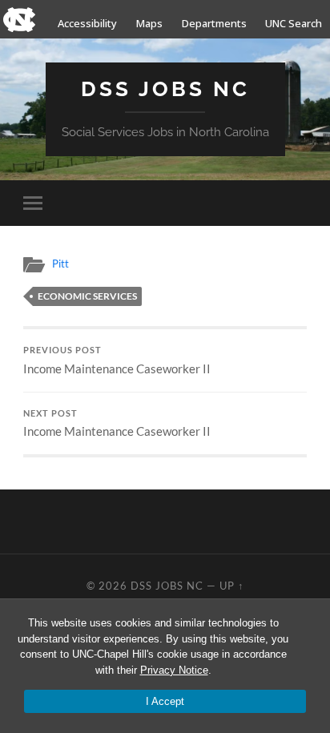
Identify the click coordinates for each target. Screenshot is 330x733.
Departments (214, 23)
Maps (149, 23)
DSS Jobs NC (165, 88)
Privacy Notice (174, 670)
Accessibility (87, 23)
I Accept (165, 701)
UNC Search (293, 23)
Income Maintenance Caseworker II (117, 360)
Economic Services (87, 296)
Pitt (60, 263)
